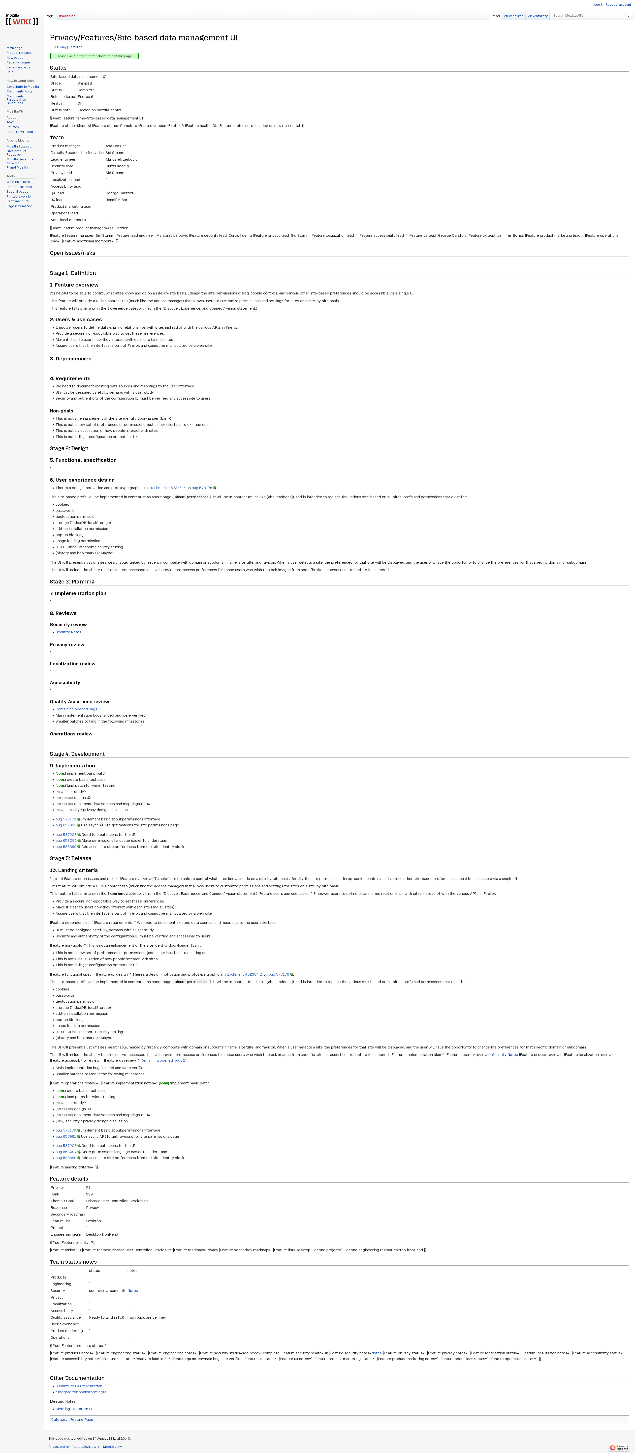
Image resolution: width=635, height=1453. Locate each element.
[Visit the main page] (22, 20)
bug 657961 (66, 825)
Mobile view (112, 1447)
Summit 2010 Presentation (79, 1386)
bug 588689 (66, 846)
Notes (132, 1290)
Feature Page (81, 1419)
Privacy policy (59, 1447)
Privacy (60, 47)
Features (75, 47)
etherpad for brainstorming (79, 1392)
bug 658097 (66, 840)
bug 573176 (202, 488)
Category (59, 1419)
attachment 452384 (164, 488)
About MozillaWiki (86, 1447)
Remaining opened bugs (76, 709)
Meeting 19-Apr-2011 (74, 1409)
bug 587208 (66, 834)
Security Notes (68, 632)
